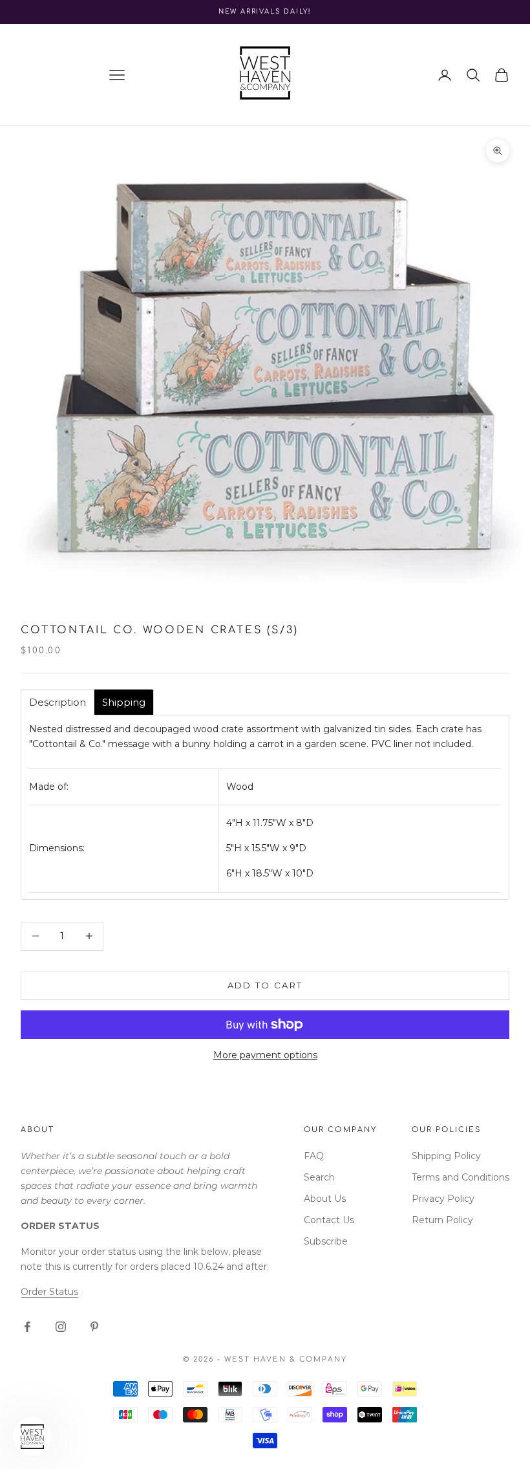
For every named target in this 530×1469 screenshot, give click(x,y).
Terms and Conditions (460, 1177)
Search (319, 1177)
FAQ (314, 1156)
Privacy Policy (443, 1198)
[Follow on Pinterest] (94, 1326)
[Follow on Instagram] (60, 1326)
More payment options (265, 1055)
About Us (325, 1198)
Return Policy (442, 1220)
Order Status (49, 1292)
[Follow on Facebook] (27, 1326)
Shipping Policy (446, 1156)
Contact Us (329, 1220)
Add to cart (265, 985)
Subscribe (326, 1241)
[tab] (57, 702)
